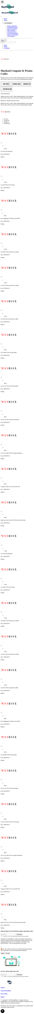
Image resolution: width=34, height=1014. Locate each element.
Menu (2, 40)
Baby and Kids (11, 30)
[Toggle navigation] (2, 2)
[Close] (1, 16)
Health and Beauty (12, 26)
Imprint (2, 996)
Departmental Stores (12, 27)
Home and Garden (12, 29)
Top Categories (8, 23)
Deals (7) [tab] (6, 122)
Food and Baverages (12, 33)
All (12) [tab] (6, 119)
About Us (3, 987)
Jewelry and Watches (12, 34)
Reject (2, 953)
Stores (5, 20)
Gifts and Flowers (12, 31)
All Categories (11, 36)
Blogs (5, 18)
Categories (6, 48)
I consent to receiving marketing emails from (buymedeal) (15, 936)
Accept (7, 953)
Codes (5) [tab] (6, 120)
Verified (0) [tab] (7, 123)
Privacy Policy (4, 993)
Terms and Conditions (6, 990)
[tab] (5, 83)
